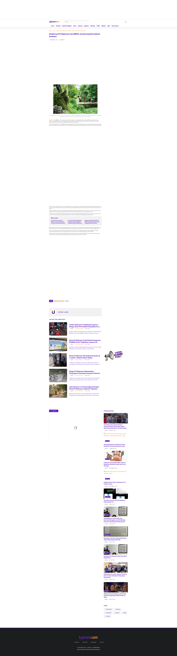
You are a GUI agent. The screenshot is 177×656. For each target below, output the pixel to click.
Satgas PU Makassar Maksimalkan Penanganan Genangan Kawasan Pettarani (84, 372)
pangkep (107, 478)
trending (108, 421)
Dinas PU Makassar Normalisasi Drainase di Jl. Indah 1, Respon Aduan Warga (84, 357)
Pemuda (107, 440)
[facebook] (120, 26)
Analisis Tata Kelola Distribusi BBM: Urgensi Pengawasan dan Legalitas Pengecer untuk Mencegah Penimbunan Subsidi (92, 222)
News (74, 26)
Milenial (103, 26)
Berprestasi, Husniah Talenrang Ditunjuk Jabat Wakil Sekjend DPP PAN (115, 538)
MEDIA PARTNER (80, 649)
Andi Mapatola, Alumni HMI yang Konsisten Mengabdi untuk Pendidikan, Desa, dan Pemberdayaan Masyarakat (115, 520)
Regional (86, 26)
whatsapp (85, 642)
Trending (58, 26)
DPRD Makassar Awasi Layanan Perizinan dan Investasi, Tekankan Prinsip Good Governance (115, 575)
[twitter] (53, 305)
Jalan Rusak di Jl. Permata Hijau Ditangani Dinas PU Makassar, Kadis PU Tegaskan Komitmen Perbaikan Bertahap (84, 388)
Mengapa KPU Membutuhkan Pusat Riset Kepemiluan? (115, 556)
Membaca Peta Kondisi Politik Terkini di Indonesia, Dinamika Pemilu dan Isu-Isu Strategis (115, 464)
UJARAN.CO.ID (52, 120)
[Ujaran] (54, 22)
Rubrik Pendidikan (67, 26)
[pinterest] (58, 305)
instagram (93, 642)
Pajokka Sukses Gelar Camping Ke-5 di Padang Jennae (114, 483)
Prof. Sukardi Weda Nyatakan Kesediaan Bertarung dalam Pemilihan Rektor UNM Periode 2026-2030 (75, 222)
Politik (98, 26)
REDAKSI (98, 649)
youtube (101, 642)
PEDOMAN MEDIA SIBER (90, 649)
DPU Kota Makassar (59, 301)
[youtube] (127, 26)
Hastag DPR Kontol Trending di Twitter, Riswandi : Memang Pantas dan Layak (114, 445)
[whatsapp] (122, 26)
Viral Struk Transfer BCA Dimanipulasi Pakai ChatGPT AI (114, 501)
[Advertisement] (41, 9)
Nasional (80, 26)
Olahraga (92, 26)
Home (52, 26)
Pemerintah (108, 612)
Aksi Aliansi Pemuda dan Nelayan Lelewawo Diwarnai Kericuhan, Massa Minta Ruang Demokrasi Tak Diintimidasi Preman (58, 222)
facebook (76, 642)
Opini (108, 26)
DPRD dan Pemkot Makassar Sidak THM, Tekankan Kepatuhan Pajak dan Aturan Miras (115, 595)
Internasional (115, 26)
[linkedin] (61, 305)
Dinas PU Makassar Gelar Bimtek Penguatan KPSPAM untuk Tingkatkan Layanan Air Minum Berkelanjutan (85, 341)
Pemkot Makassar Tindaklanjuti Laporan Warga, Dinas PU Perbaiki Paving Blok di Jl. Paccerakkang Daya (84, 326)
